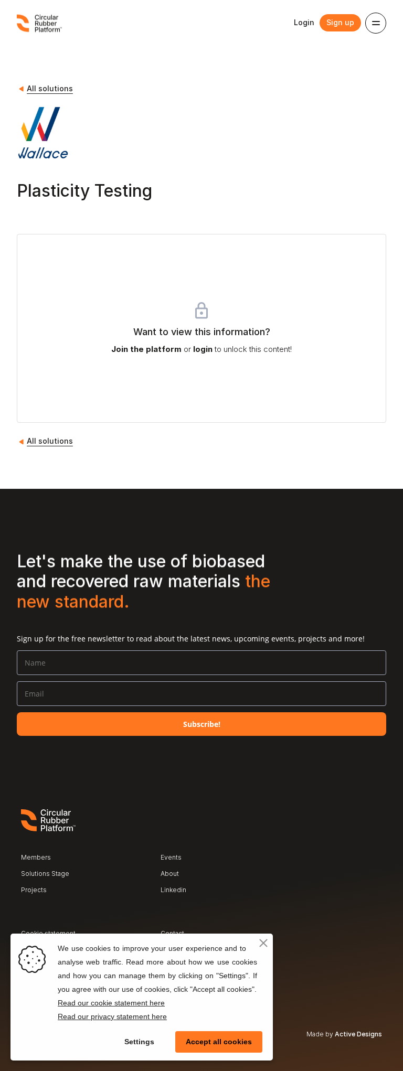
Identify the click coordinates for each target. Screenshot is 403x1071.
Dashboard (177, 906)
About (170, 873)
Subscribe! (201, 724)
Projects (34, 890)
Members (36, 857)
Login (304, 22)
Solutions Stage (45, 873)
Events (171, 857)
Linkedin (173, 890)
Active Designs (358, 1034)
